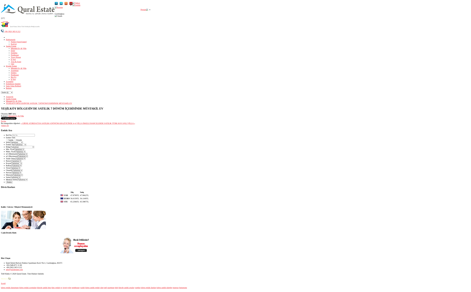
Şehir (8, 142)
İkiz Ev (13, 77)
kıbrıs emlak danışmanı (10, 288)
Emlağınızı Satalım (13, 84)
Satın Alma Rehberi (13, 86)
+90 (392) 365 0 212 (12, 31)
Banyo (8, 161)
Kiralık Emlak (11, 66)
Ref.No (9, 135)
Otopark (9, 170)
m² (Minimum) (11, 154)
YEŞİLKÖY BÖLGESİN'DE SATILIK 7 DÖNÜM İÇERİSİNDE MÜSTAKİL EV (39, 103)
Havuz (8, 173)
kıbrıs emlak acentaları (28, 288)
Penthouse (15, 55)
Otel (12, 64)
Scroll (3, 283)
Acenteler (9, 82)
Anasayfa (9, 97)
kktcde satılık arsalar (126, 288)
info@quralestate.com (14, 270)
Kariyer (14, 44)
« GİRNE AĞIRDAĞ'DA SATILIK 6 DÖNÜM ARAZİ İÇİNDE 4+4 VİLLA (52, 123)
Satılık (11, 140)
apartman (110, 288)
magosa (176, 288)
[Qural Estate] (28, 14)
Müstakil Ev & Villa (18, 48)
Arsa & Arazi (16, 62)
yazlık (82, 288)
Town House (16, 57)
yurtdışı (137, 288)
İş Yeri (13, 59)
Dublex (14, 73)
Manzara (9, 175)
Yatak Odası (10, 159)
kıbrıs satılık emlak (92, 288)
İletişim (9, 88)
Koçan (8, 163)
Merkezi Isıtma (11, 180)
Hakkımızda (10, 40)
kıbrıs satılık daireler (164, 288)
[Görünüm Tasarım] (6, 279)
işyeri (65, 288)
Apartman (15, 71)
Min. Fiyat (10, 149)
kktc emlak (56, 288)
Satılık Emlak (11, 46)
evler (69, 288)
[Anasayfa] (8, 37)
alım (102, 288)
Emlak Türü (10, 138)
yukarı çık (5, 126)
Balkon (9, 166)
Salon (8, 177)
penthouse (76, 288)
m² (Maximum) (12, 156)
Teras (8, 168)
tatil (105, 288)
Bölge (8, 147)
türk (116, 288)
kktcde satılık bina (44, 288)
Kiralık (19, 140)
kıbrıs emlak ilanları (148, 288)
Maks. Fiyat (10, 152)
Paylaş (3, 121)
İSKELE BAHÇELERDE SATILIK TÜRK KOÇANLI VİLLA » (109, 123)
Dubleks (14, 53)
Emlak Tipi (10, 145)
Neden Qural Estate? (19, 42)
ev (61, 288)
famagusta (183, 288)
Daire (13, 51)
